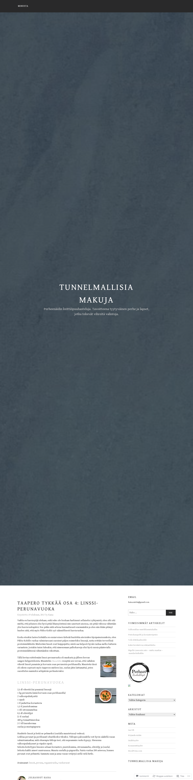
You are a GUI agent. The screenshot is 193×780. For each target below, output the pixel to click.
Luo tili (131, 730)
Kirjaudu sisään (134, 735)
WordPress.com (135, 751)
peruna (39, 763)
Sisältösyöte (133, 740)
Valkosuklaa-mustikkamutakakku (142, 629)
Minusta (23, 6)
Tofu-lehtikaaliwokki (137, 640)
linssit (32, 763)
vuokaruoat (64, 763)
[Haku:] (152, 613)
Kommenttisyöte (135, 746)
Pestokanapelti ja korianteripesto (143, 635)
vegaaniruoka (50, 763)
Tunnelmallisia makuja (145, 761)
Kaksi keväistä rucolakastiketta (141, 645)
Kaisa (50, 615)
